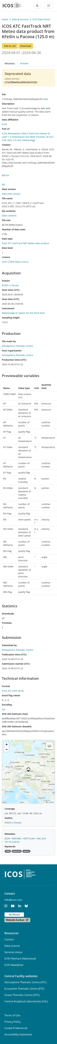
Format (6, 686)
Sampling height (11, 317)
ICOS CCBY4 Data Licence (15, 261)
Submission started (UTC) (16, 663)
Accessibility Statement (18, 1034)
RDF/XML (17, 838)
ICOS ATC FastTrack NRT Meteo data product (25, 243)
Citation (6, 144)
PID (4, 94)
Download (25, 45)
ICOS (4, 124)
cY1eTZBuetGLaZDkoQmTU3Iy (21, 82)
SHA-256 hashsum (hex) (15, 713)
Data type (7, 238)
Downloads (8, 613)
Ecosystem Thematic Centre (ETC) (24, 988)
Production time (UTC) (14, 359)
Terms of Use (12, 1015)
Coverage (10, 808)
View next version (11, 193)
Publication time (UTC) (14, 654)
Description (8, 103)
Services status (13, 952)
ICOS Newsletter (14, 965)
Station (6, 280)
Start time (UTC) (11, 289)
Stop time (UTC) (10, 299)
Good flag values (11, 695)
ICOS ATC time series (13, 690)
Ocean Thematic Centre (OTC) (22, 995)
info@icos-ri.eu (13, 900)
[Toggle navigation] (49, 6)
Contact (9, 939)
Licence (6, 257)
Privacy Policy (12, 1021)
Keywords (10, 846)
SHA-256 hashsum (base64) (17, 726)
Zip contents (9, 210)
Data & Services (20, 19)
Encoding (7, 704)
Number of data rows (13, 229)
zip (3, 709)
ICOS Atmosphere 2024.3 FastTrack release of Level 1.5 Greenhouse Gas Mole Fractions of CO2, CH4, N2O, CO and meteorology (28, 137)
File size (6, 220)
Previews (7, 622)
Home (5, 19)
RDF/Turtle (29, 838)
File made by (9, 341)
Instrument (8, 308)
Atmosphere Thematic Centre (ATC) (25, 982)
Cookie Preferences (16, 1028)
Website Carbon (15, 919)
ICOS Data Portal (41, 19)
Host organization (12, 350)
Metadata (10, 833)
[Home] (12, 5)
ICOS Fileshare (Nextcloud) (20, 958)
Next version (9, 189)
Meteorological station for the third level (23, 312)
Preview (24, 63)
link (45, 99)
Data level (7, 247)
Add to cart (10, 45)
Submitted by (9, 645)
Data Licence (12, 946)
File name (7, 198)
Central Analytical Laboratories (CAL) (26, 1001)
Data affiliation (10, 119)
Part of (5, 128)
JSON (8, 838)
